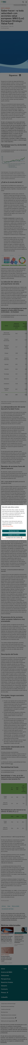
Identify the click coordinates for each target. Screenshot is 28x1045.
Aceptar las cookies (14, 535)
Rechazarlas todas (14, 531)
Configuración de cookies (13, 537)
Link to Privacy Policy (8, 526)
